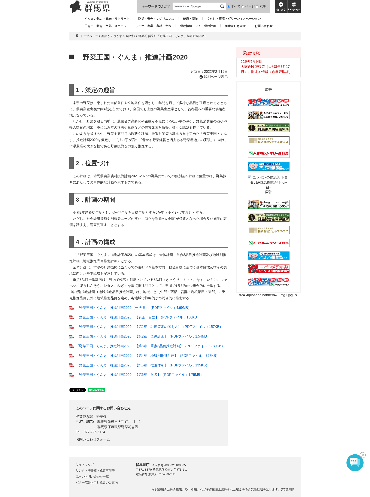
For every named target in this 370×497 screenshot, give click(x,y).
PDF (263, 6)
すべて (235, 6)
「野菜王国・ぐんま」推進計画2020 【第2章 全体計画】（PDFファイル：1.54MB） (143, 336)
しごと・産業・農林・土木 (153, 25)
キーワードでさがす (156, 6)
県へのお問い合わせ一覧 (92, 476)
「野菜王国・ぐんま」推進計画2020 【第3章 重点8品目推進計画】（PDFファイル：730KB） (150, 346)
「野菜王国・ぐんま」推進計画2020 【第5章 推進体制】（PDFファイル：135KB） (142, 365)
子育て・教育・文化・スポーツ (106, 25)
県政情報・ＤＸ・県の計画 (198, 25)
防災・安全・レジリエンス (156, 18)
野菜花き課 (145, 36)
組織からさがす (235, 25)
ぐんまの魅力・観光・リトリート (107, 18)
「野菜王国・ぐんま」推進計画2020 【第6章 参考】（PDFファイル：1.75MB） (140, 374)
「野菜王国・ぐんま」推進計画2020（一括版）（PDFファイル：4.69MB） (133, 308)
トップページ (89, 36)
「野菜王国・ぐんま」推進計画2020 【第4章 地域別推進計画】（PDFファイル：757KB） (147, 355)
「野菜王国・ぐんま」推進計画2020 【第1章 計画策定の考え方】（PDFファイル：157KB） (149, 327)
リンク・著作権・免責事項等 (95, 470)
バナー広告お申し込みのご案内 (97, 482)
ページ (250, 6)
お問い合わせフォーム (93, 439)
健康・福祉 (190, 18)
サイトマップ (85, 464)
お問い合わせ (264, 25)
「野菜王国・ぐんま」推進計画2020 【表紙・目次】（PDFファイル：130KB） (138, 317)
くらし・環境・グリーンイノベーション (234, 18)
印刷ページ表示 (216, 77)
